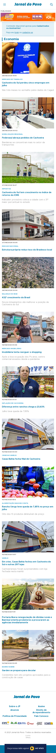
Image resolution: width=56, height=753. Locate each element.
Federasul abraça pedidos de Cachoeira (23, 138)
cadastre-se (27, 32)
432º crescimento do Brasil (16, 298)
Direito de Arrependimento (41, 711)
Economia (11, 39)
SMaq (28, 737)
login (17, 32)
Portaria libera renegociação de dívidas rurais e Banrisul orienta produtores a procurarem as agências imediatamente (27, 620)
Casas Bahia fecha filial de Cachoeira (21, 459)
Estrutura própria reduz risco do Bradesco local (27, 250)
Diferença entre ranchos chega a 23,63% (23, 407)
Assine (41, 706)
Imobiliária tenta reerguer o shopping (22, 352)
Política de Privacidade (15, 716)
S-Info (28, 736)
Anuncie (14, 710)
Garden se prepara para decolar (19, 670)
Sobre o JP (14, 706)
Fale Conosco (41, 716)
